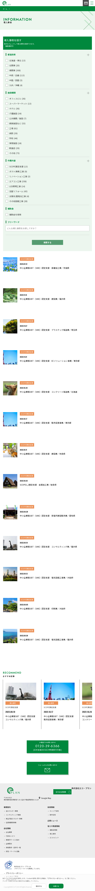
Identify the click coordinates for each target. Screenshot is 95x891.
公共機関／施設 (17, 118)
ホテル (14, 109)
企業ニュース (53, 820)
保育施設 (15, 143)
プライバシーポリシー (14, 873)
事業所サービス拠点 (12, 840)
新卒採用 (53, 815)
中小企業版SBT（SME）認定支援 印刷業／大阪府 (42, 608)
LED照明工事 (17, 186)
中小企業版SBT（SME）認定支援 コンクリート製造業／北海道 (48, 391)
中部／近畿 (17, 75)
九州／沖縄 (15, 85)
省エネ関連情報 (54, 826)
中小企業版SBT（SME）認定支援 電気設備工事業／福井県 (46, 639)
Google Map (46, 798)
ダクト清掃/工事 (18, 171)
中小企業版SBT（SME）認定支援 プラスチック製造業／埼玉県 (48, 329)
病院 (13, 133)
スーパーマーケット (20, 104)
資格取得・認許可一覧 (13, 847)
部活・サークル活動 (12, 851)
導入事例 (53, 834)
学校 (13, 138)
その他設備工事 (18, 201)
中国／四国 (15, 80)
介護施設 (15, 113)
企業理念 (9, 844)
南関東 (15, 70)
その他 (14, 153)
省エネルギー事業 (12, 811)
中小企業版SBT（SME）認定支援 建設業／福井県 (42, 298)
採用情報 (51, 807)
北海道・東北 (17, 60)
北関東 (14, 65)
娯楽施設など (17, 123)
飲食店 (14, 148)
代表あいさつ (10, 836)
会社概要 (9, 832)
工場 (13, 128)
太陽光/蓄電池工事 (19, 196)
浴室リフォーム (18, 191)
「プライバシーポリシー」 (56, 878)
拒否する (39, 886)
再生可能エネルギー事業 (14, 819)
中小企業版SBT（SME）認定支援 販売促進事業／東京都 (45, 422)
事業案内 (7, 807)
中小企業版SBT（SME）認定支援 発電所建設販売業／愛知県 (47, 515)
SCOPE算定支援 (18, 166)
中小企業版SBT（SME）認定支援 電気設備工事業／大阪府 (46, 577)
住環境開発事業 (11, 822)
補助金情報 (53, 830)
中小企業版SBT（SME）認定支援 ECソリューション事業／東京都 (50, 360)
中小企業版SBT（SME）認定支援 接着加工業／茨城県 (44, 267)
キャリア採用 (54, 811)
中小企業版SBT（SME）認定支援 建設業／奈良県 (42, 453)
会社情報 (7, 828)
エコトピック (54, 837)
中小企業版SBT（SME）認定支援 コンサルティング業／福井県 (48, 546)
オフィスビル (17, 99)
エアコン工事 (18, 181)
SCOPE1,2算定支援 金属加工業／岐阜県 (38, 484)
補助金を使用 (15, 215)
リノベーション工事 (19, 176)
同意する (56, 886)
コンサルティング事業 (13, 815)
